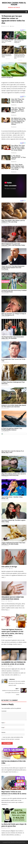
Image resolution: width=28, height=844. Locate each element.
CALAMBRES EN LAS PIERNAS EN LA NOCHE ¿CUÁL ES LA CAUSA (13, 663)
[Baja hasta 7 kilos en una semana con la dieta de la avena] (14, 789)
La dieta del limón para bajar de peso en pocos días (13, 825)
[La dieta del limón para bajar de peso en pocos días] (14, 821)
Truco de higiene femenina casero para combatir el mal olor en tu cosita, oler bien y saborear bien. (12, 632)
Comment (3, 711)
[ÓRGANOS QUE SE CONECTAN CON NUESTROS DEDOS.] (14, 594)
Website (3, 732)
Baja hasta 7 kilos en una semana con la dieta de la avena (13, 793)
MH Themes (22, 842)
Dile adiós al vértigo (9, 567)
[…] (4, 577)
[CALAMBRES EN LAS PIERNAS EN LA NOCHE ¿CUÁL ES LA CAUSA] (14, 659)
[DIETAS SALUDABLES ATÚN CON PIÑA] (14, 758)
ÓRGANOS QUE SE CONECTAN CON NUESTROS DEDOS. (12, 598)
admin (12, 26)
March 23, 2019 (6, 26)
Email (2, 727)
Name (3, 722)
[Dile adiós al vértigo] (14, 564)
